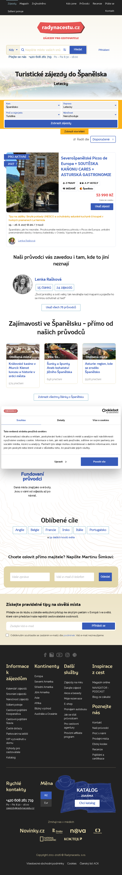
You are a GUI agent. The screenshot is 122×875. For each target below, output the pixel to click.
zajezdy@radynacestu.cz (20, 808)
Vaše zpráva (19, 573)
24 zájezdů (64, 287)
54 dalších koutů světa (62, 537)
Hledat (78, 49)
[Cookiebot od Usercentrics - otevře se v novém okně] (104, 411)
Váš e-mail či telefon (67, 573)
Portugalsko (98, 530)
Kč (46, 795)
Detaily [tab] (61, 420)
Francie (51, 530)
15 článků (44, 287)
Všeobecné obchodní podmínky (45, 863)
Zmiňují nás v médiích (61, 821)
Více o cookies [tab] (101, 420)
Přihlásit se (98, 625)
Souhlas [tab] (21, 420)
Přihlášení (104, 50)
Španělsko (88, 189)
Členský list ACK (89, 863)
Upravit (58, 461)
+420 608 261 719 (40, 56)
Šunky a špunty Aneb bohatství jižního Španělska (59, 368)
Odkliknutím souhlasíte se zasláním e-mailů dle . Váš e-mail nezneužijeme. (57, 635)
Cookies (72, 863)
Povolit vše (99, 461)
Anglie (19, 530)
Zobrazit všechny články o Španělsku (61, 397)
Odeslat (105, 576)
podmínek (69, 635)
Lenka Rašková (26, 240)
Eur (46, 802)
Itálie (79, 530)
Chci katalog (87, 803)
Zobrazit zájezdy (61, 123)
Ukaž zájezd (102, 206)
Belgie (35, 530)
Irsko (66, 530)
